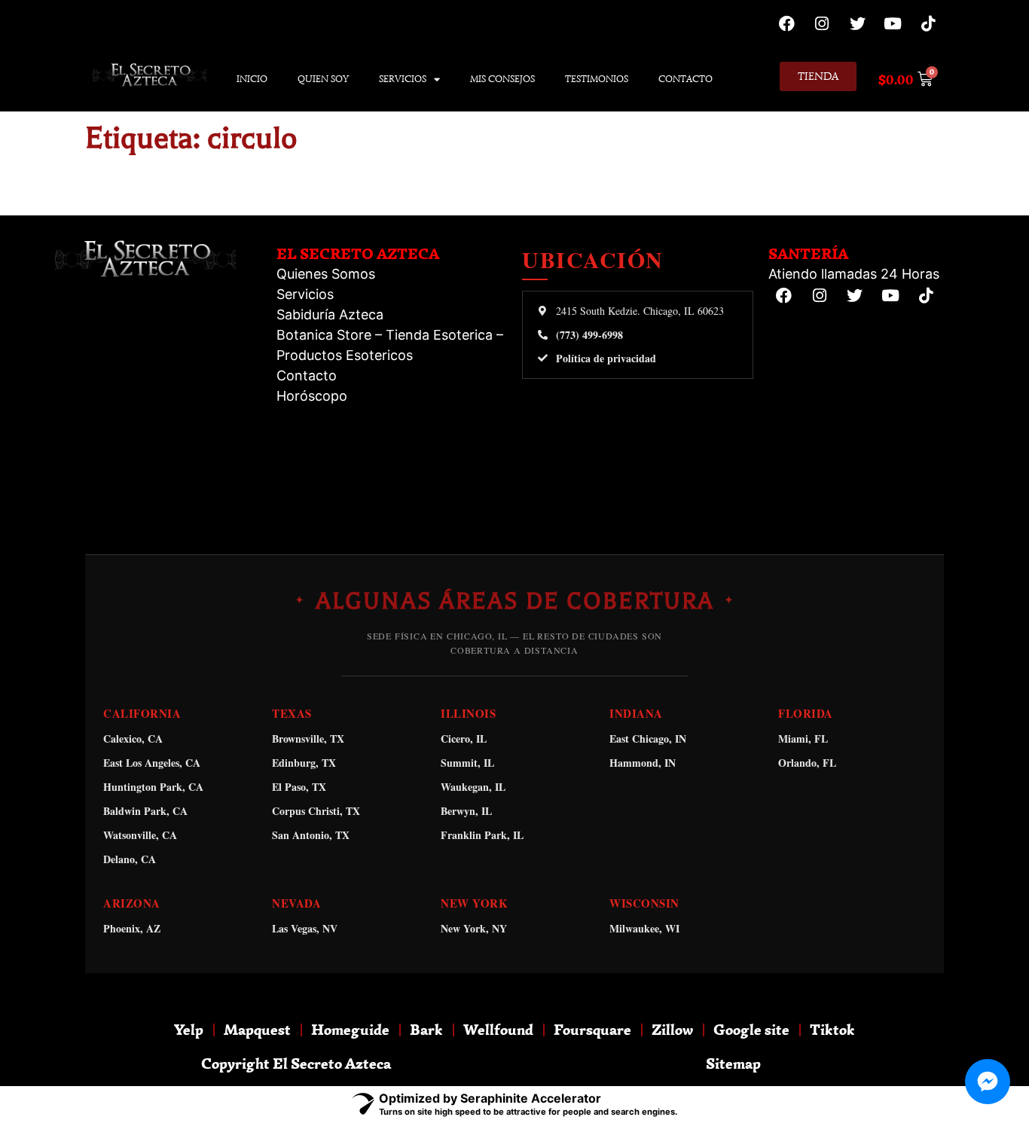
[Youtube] (892, 23)
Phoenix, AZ (131, 928)
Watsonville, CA (140, 835)
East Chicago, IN (647, 738)
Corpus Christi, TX (316, 811)
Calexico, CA (133, 738)
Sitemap (733, 1063)
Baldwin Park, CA (145, 811)
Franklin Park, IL (482, 835)
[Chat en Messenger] (987, 1081)
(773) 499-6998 (589, 335)
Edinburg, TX (304, 763)
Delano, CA (129, 859)
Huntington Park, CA (153, 787)
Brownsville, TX (308, 738)
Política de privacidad (606, 358)
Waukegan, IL (473, 787)
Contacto (685, 78)
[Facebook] (786, 23)
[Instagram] (822, 23)
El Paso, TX (299, 787)
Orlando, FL (807, 763)
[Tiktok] (928, 23)
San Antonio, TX (311, 835)
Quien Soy (323, 78)
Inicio (252, 78)
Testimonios (596, 78)
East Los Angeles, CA (151, 763)
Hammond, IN (642, 763)
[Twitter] (857, 23)
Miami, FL (803, 738)
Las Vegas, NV (304, 928)
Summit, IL (467, 763)
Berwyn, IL (466, 811)
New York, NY (474, 928)
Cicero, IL (464, 738)
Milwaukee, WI (644, 928)
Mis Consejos (502, 78)
